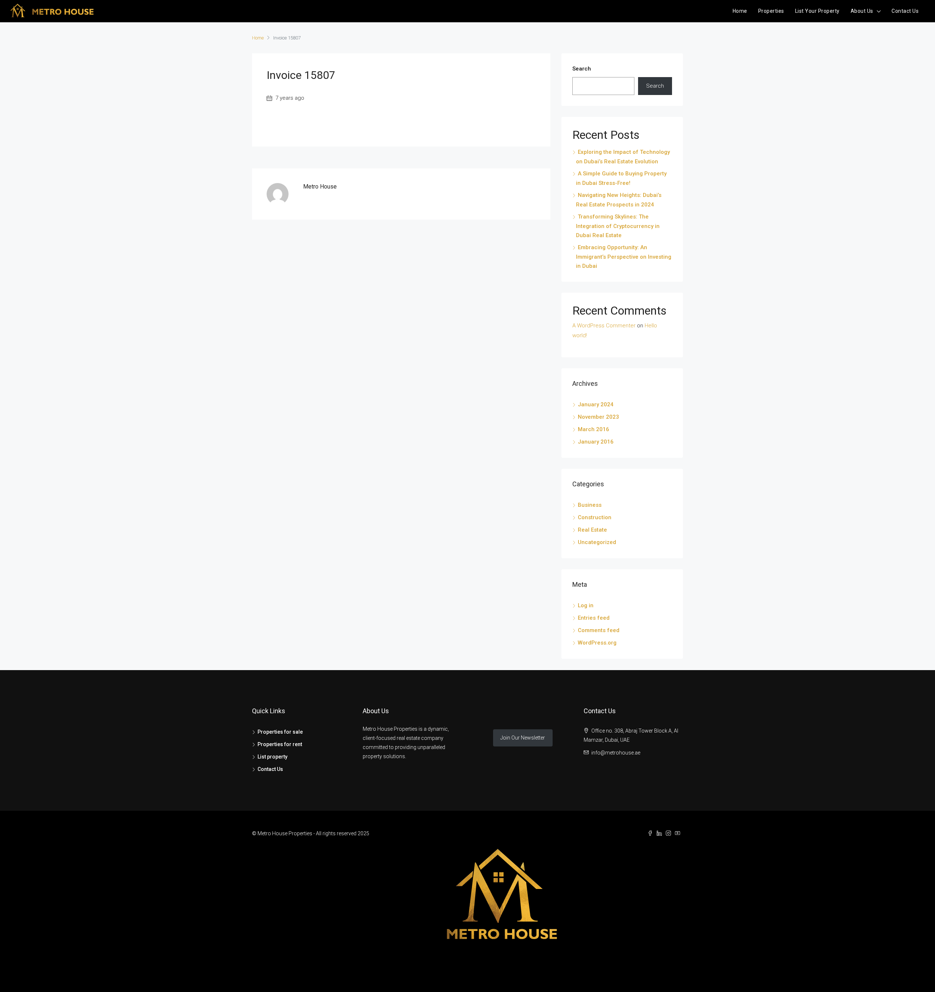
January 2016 (596, 441)
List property (272, 757)
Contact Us (905, 11)
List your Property (817, 11)
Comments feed (598, 630)
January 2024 (596, 404)
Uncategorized (597, 542)
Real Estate (592, 530)
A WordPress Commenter (604, 325)
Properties (771, 11)
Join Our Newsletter (522, 738)
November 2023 (598, 417)
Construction (594, 517)
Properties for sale (280, 732)
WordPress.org (597, 642)
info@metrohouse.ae (615, 753)
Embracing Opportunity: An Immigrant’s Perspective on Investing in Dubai (623, 256)
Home (740, 11)
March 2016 (593, 429)
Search (581, 68)
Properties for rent (279, 744)
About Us (862, 11)
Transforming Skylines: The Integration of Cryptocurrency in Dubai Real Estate (618, 226)
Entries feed (594, 618)
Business (590, 505)
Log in (586, 605)
